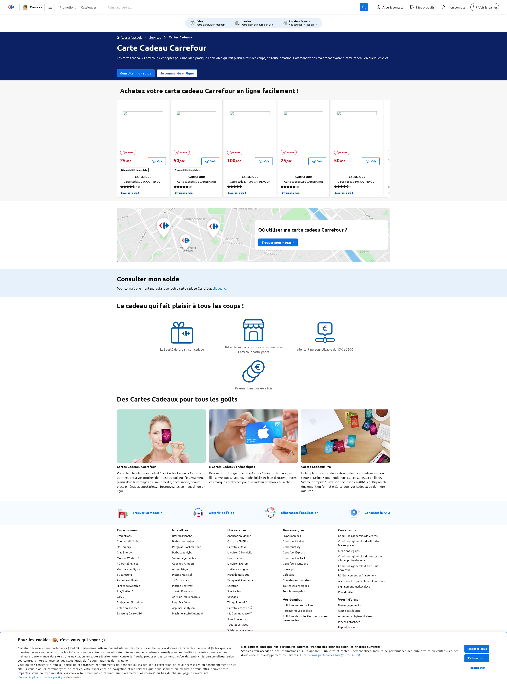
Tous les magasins (294, 591)
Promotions (124, 535)
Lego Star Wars (181, 602)
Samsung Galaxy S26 (129, 613)
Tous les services (237, 624)
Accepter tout (477, 649)
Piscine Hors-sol (182, 574)
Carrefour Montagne (295, 563)
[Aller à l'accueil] (11, 7)
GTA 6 (120, 596)
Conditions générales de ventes (357, 535)
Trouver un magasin (147, 512)
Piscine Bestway (182, 585)
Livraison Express (238, 563)
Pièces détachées (349, 621)
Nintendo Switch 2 (128, 585)
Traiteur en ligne (237, 569)
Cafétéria (288, 574)
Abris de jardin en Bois (186, 596)
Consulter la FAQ (377, 512)
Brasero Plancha (182, 535)
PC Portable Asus (127, 563)
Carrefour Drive (237, 547)
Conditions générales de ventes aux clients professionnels (360, 558)
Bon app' (288, 569)
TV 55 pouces (180, 580)
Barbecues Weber (183, 541)
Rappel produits (348, 627)
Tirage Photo (235, 602)
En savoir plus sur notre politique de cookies (50, 677)
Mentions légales (348, 550)
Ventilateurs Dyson (129, 569)
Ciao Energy (124, 552)
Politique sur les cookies (298, 605)
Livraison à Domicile (239, 552)
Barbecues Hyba (182, 552)
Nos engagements (349, 605)
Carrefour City (291, 547)
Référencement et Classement (357, 575)
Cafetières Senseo (128, 608)
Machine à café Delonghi (187, 613)
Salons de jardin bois (184, 558)
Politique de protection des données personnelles (306, 618)
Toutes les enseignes (296, 585)
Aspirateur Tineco (128, 580)
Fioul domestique (238, 574)
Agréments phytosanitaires (355, 616)
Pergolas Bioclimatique (186, 547)
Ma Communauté (238, 613)
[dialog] (253, 658)
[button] (50, 7)
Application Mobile (239, 535)
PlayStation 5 (125, 591)
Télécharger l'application (299, 512)
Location (232, 585)
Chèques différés (127, 541)
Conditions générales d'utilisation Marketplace (359, 543)
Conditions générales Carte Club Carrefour (358, 567)
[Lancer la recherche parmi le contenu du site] (364, 7)
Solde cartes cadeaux (240, 630)
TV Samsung (124, 574)
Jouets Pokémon (182, 591)
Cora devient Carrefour (297, 580)
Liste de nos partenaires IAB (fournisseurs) (330, 655)
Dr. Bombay (124, 547)
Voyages (232, 596)
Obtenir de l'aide (221, 512)
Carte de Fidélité (238, 541)
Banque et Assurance (240, 580)
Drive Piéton (235, 558)
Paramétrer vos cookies (297, 610)
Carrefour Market (293, 541)
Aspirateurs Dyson (183, 608)
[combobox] (236, 7)
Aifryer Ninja (180, 569)
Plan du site (345, 592)
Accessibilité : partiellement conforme (362, 581)
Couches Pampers (183, 563)
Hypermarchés (292, 535)
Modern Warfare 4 (128, 558)
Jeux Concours (236, 619)
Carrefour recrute (238, 608)
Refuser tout (477, 658)
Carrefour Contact (294, 558)
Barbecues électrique (130, 602)
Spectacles (234, 591)
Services (155, 37)
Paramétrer (477, 668)
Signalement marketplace (354, 586)
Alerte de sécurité (349, 610)
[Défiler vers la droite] (380, 149)
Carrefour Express (294, 552)
